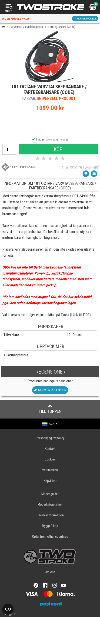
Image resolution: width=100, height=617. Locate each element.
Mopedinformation (50, 505)
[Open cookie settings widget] (7, 609)
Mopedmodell (86, 18)
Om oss (50, 572)
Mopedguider (50, 494)
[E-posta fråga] (94, 173)
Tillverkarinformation (50, 515)
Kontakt (50, 449)
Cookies (50, 459)
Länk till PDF (80, 315)
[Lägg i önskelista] (86, 173)
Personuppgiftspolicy (50, 438)
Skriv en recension (51, 390)
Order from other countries (50, 537)
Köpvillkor (50, 481)
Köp (58, 149)
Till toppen (50, 411)
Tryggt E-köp (50, 526)
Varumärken (50, 470)
